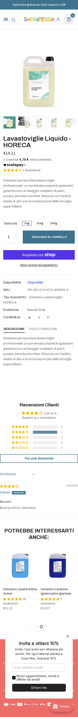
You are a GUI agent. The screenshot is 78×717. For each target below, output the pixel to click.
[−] (16, 239)
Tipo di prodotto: (15, 297)
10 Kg (39, 223)
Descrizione (13, 329)
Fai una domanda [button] (39, 458)
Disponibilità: (12, 282)
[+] (16, 234)
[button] (13, 170)
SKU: (6, 290)
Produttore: (11, 310)
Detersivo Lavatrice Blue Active (20, 591)
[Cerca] (13, 19)
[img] (9, 486)
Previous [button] (4, 121)
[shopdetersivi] (39, 19)
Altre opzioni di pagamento (39, 265)
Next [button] (73, 121)
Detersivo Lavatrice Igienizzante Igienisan (56, 591)
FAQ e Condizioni (43, 329)
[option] (9, 122)
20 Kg (53, 223)
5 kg (26, 223)
